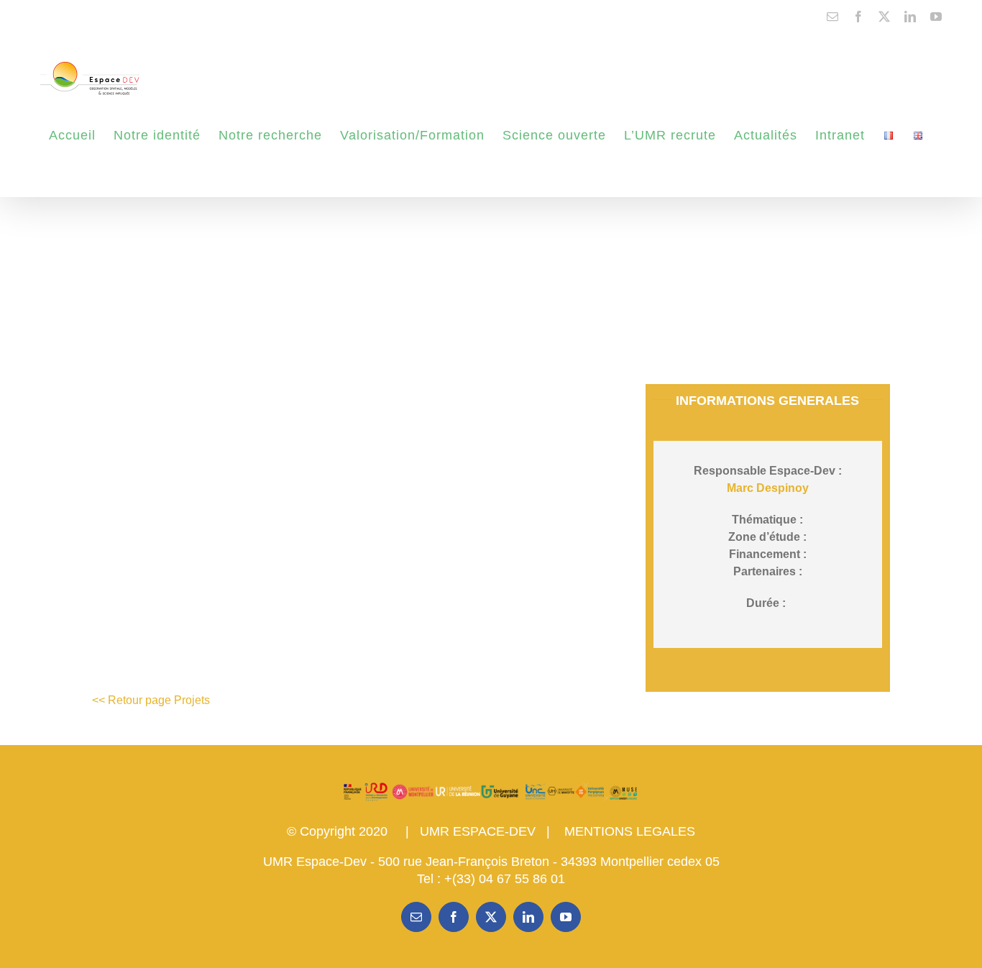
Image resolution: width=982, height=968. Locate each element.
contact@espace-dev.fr (84, 16)
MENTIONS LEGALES (629, 831)
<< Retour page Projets (151, 700)
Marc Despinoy (768, 488)
